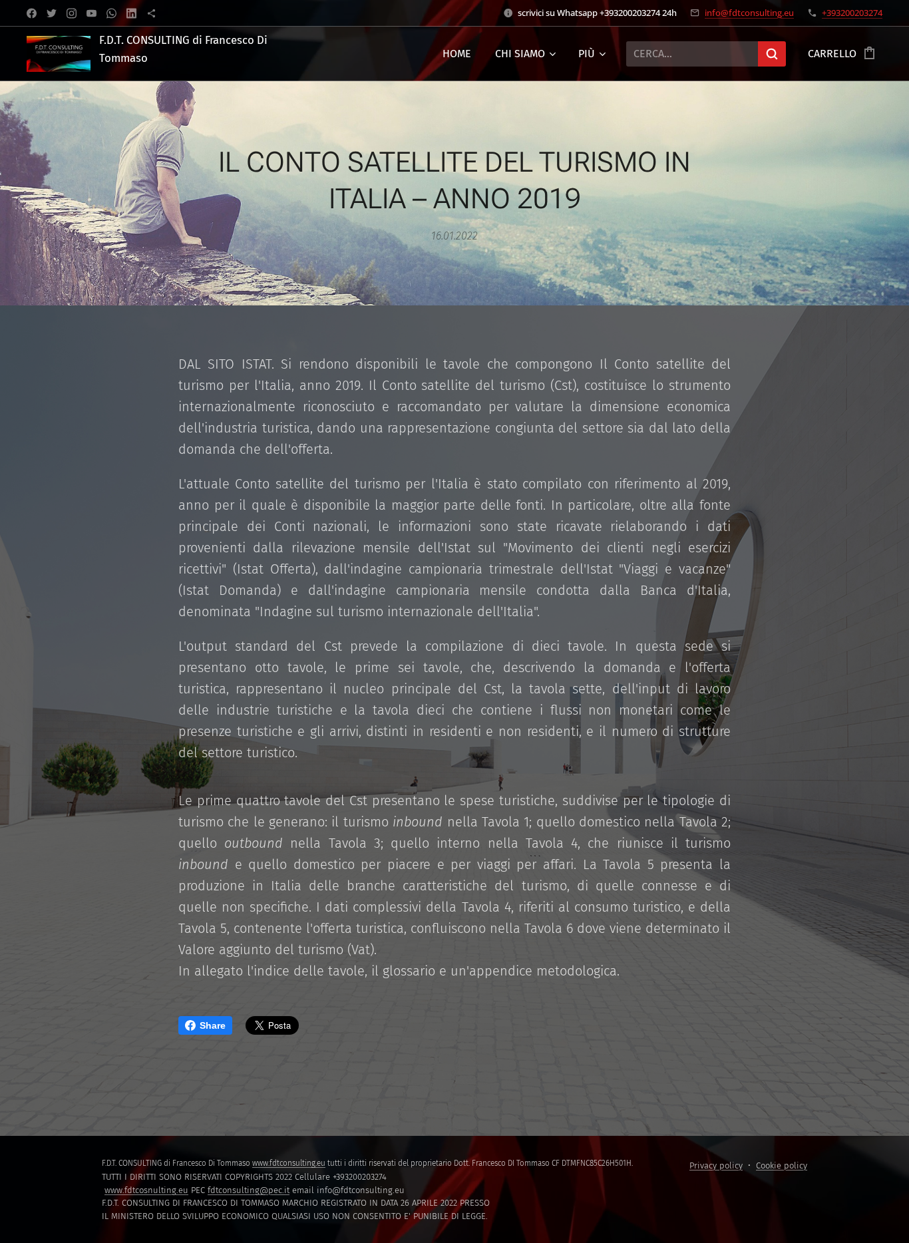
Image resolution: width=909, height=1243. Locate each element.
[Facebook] (31, 13)
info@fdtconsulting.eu (749, 13)
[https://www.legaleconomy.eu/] (151, 13)
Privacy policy (716, 1165)
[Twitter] (51, 13)
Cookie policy (781, 1165)
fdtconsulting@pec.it (248, 1190)
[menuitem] (457, 54)
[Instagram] (71, 13)
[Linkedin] (131, 13)
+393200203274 (852, 13)
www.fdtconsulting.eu (288, 1163)
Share (213, 1025)
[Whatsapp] (111, 13)
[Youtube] (91, 13)
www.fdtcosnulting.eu (146, 1190)
